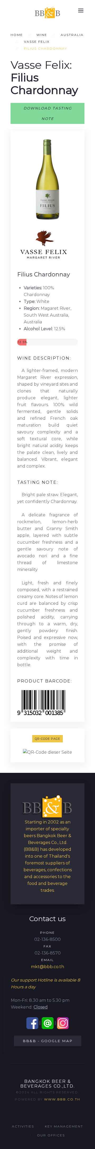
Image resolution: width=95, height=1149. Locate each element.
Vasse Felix (37, 42)
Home (17, 35)
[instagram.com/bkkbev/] (63, 1022)
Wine (41, 35)
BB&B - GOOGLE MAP (48, 1041)
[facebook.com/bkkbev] (32, 1022)
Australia (72, 35)
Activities (23, 1126)
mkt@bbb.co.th (47, 966)
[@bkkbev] (48, 1022)
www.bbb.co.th (62, 1099)
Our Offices (51, 1135)
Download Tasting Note (47, 113)
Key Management (64, 1126)
